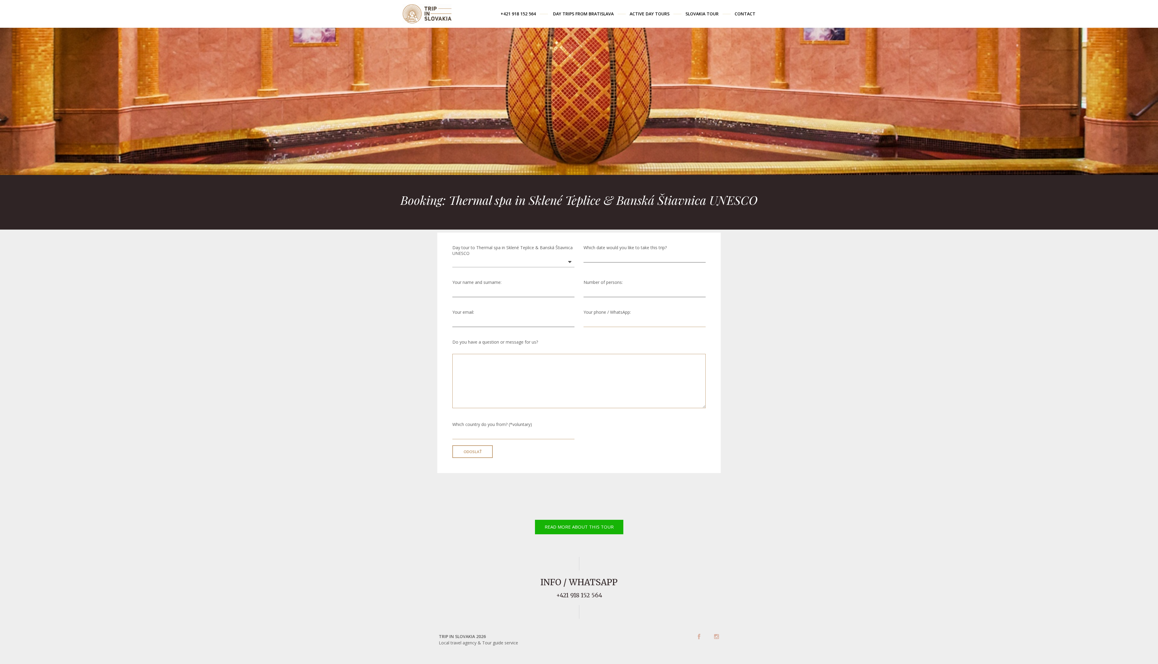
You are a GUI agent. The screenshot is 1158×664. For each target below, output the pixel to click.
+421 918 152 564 (518, 14)
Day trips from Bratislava (583, 14)
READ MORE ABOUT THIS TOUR (579, 527)
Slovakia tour (702, 14)
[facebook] (699, 636)
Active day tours (649, 14)
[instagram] (716, 636)
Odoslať (473, 451)
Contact (745, 14)
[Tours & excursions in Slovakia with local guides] (427, 11)
